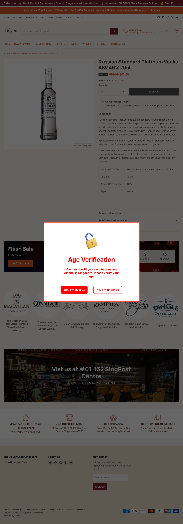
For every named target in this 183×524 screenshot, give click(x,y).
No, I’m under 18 (108, 289)
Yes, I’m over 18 (74, 289)
